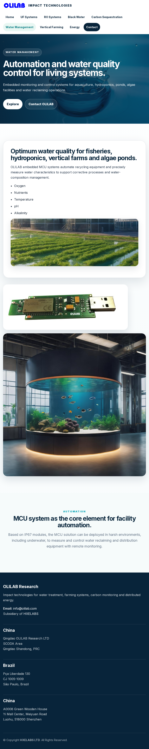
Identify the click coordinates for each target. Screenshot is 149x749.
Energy (75, 27)
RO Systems (52, 17)
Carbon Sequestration (106, 17)
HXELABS (30, 614)
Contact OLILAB (41, 104)
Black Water (76, 17)
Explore (13, 104)
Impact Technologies (50, 5)
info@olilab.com (25, 608)
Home (10, 17)
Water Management (19, 27)
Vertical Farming (51, 27)
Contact (92, 27)
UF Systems (29, 17)
